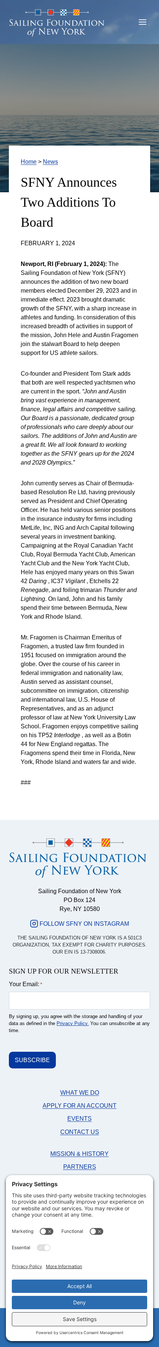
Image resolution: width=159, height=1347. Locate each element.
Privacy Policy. (73, 1023)
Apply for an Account (79, 1105)
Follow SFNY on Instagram (84, 924)
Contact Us (79, 1132)
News (50, 162)
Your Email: (25, 984)
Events (79, 1118)
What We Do (79, 1093)
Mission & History (79, 1154)
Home (29, 162)
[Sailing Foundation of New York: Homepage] (57, 23)
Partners (79, 1167)
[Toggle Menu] (142, 22)
